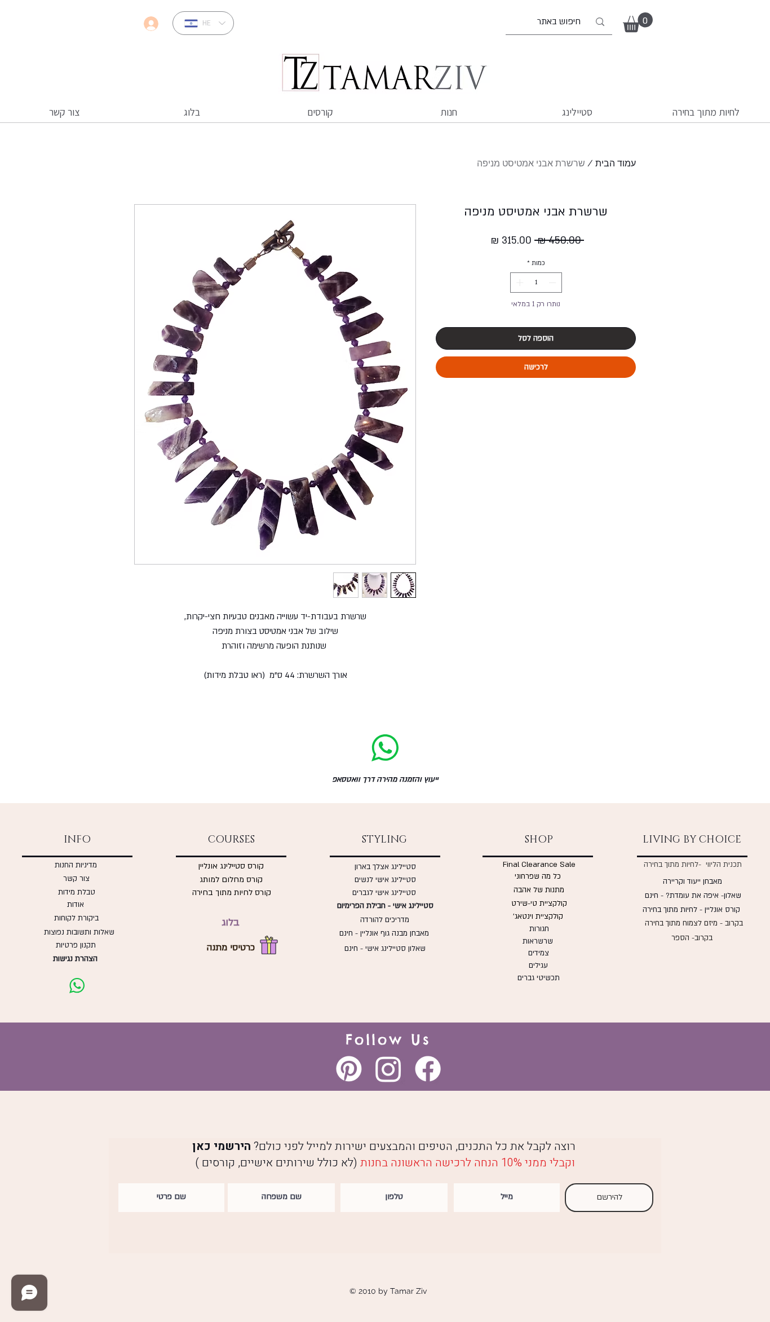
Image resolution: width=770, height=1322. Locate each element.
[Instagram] (388, 1069)
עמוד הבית (615, 163)
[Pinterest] (349, 1069)
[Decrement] (553, 282)
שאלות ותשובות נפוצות (76, 932)
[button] (638, 22)
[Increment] (518, 282)
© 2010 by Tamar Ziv (388, 1290)
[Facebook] (428, 1069)
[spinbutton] (536, 282)
